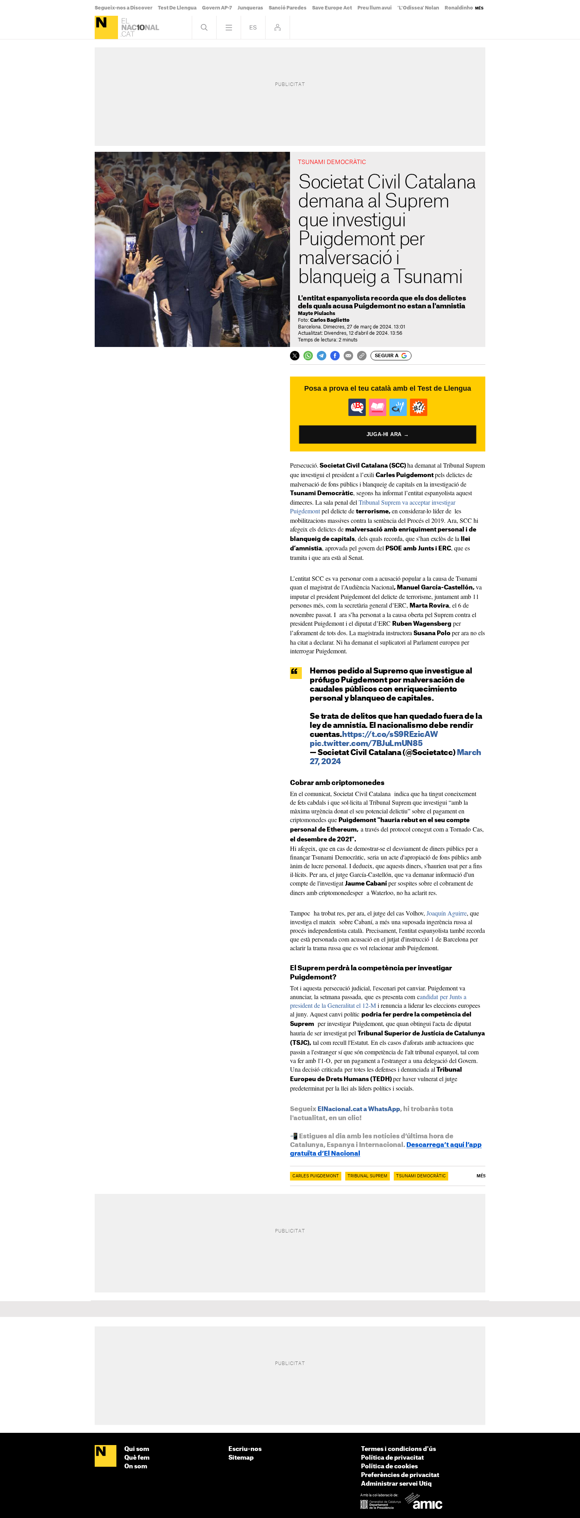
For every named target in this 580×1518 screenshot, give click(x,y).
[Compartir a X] (294, 355)
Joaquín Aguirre (446, 913)
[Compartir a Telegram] (321, 355)
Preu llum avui (374, 8)
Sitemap (241, 1458)
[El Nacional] (106, 27)
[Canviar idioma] (253, 27)
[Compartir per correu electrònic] (348, 355)
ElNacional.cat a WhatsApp (359, 1109)
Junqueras (250, 8)
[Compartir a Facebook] (335, 355)
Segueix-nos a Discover (123, 8)
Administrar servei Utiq (396, 1484)
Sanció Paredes (288, 8)
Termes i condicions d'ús (398, 1449)
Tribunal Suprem (367, 1176)
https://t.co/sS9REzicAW (390, 734)
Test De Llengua (177, 8)
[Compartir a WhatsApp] (308, 355)
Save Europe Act (332, 8)
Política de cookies (389, 1467)
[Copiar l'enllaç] (362, 355)
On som (135, 1467)
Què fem (137, 1458)
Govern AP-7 (217, 8)
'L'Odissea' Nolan (418, 8)
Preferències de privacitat (400, 1475)
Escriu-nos (245, 1449)
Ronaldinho (459, 8)
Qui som (136, 1449)
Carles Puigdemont (315, 1176)
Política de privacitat (392, 1458)
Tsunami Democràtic (421, 1176)
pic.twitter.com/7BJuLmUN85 (366, 744)
